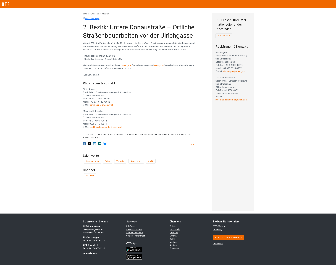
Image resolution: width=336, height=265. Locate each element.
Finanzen (174, 232)
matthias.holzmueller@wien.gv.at (106, 127)
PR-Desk (130, 226)
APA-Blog (217, 229)
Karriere (173, 245)
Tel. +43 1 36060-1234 (94, 248)
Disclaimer (218, 243)
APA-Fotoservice (134, 232)
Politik (173, 226)
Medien (173, 242)
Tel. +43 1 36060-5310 (94, 240)
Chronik (173, 236)
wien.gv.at (127, 65)
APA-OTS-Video (134, 229)
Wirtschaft (175, 229)
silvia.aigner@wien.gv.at (101, 105)
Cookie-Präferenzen (135, 236)
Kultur (172, 239)
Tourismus (174, 248)
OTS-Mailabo (219, 226)
